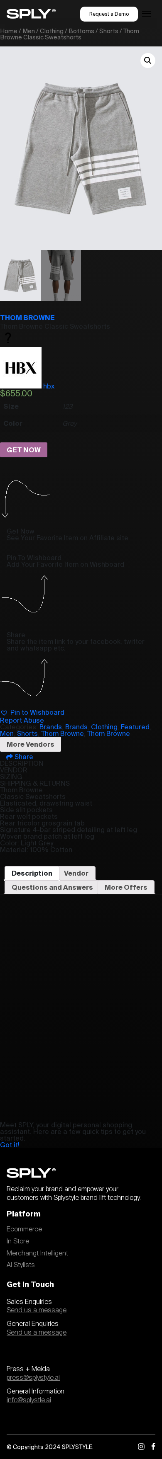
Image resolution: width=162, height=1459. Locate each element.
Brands (50, 727)
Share (23, 756)
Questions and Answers (52, 887)
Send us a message (36, 1310)
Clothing (52, 30)
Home (8, 30)
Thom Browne (27, 317)
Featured (135, 727)
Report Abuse (22, 720)
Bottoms (81, 30)
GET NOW (24, 450)
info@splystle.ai (29, 1400)
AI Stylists (21, 1265)
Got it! (10, 1144)
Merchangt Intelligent (37, 1253)
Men (28, 30)
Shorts (108, 30)
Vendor (76, 873)
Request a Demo (109, 14)
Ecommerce (24, 1229)
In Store (18, 1241)
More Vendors (30, 744)
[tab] (32, 873)
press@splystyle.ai (33, 1378)
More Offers (126, 887)
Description (32, 873)
